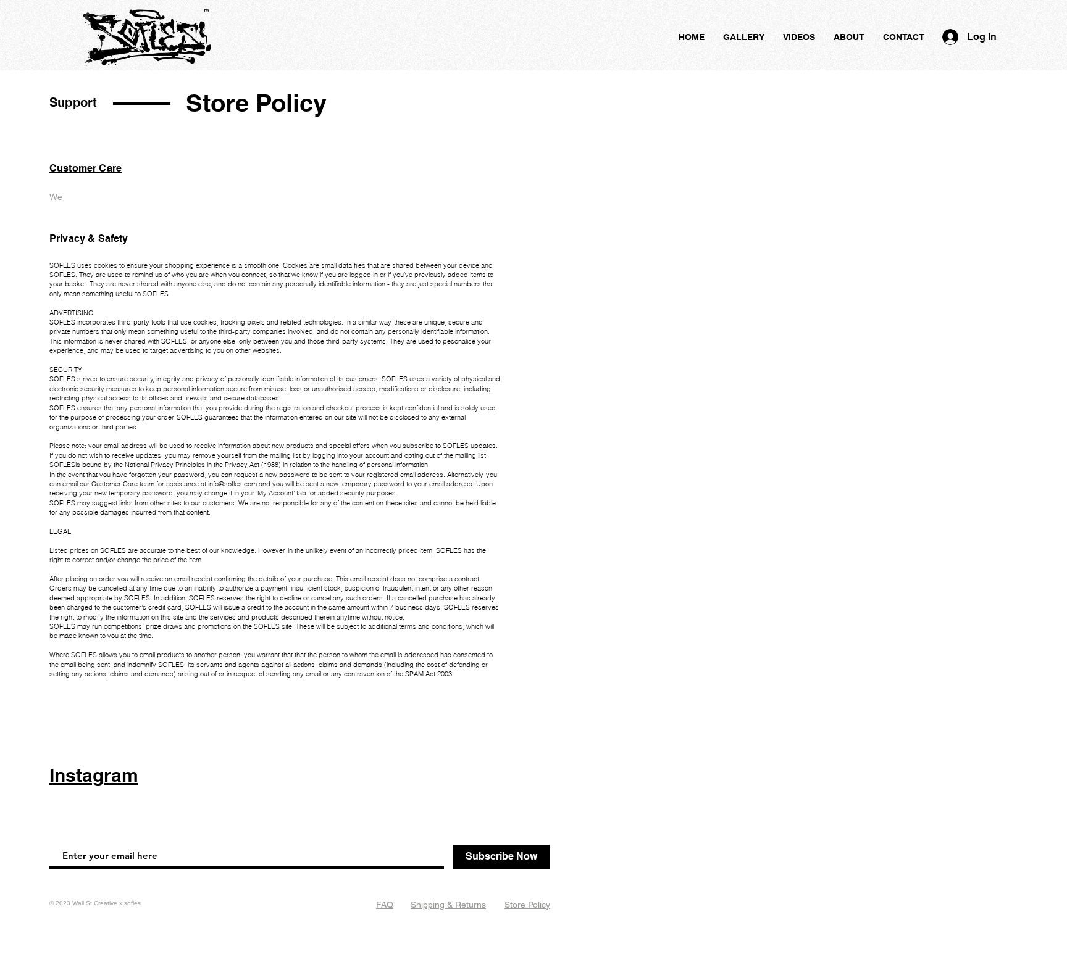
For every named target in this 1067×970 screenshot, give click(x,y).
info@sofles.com (232, 483)
